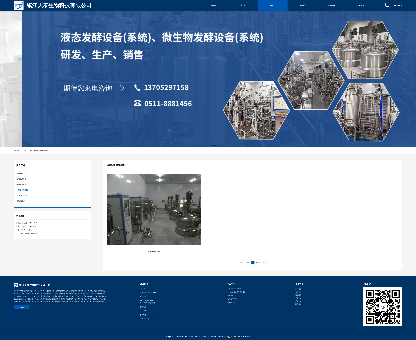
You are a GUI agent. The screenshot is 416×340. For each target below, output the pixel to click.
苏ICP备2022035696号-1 (219, 337)
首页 (26, 151)
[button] (195, 145)
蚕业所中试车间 (22, 195)
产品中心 (302, 5)
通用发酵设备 (21, 173)
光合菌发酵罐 (21, 184)
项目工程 (272, 5)
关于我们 (243, 5)
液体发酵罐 (20, 201)
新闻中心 (331, 5)
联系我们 (360, 5)
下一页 (258, 262)
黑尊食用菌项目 (42, 151)
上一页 (247, 262)
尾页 (263, 262)
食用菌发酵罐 (21, 179)
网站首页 (214, 5)
